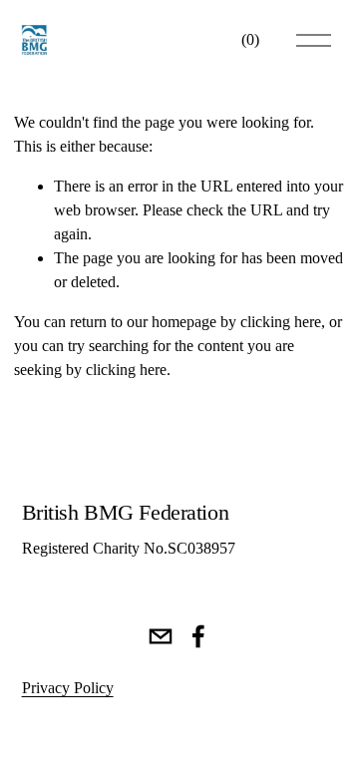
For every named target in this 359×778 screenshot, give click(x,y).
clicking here (280, 321)
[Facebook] (198, 636)
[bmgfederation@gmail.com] (161, 636)
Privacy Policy (68, 687)
